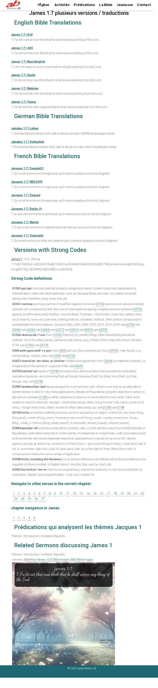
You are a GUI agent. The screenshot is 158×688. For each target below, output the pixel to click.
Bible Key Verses (34, 559)
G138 (120, 407)
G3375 (88, 329)
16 (101, 493)
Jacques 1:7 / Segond (25, 195)
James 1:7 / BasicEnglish (28, 61)
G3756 (100, 304)
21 (135, 493)
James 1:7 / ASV (22, 48)
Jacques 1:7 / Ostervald (27, 235)
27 (43, 498)
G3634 (108, 361)
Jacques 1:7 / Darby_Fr (26, 208)
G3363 (31, 329)
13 (81, 493)
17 (108, 493)
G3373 (74, 329)
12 (74, 493)
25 (29, 498)
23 (15, 498)
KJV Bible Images (58, 559)
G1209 (43, 397)
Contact (144, 5)
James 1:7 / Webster (25, 88)
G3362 (16, 329)
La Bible (105, 5)
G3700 (113, 350)
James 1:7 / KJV (22, 34)
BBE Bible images (82, 559)
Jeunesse (124, 5)
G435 (62, 350)
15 (94, 493)
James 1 (16, 259)
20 (128, 493)
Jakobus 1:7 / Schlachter (27, 141)
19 (122, 493)
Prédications (84, 5)
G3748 (54, 371)
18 (115, 493)
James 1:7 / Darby (23, 75)
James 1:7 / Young (23, 101)
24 (22, 498)
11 (67, 493)
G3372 (59, 329)
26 (36, 498)
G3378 (103, 329)
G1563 (57, 335)
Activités (62, 5)
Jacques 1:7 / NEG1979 (26, 181)
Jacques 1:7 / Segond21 (27, 168)
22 (142, 493)
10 (61, 493)
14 (88, 493)
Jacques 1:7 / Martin (25, 222)
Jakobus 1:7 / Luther (24, 128)
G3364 (45, 329)
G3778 (44, 345)
